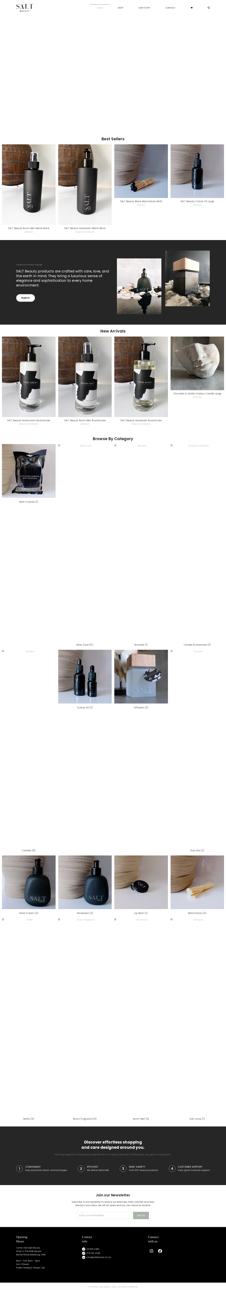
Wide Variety (137, 1166)
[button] (191, 8)
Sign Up (141, 1215)
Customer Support (190, 1166)
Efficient (92, 1166)
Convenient (33, 1166)
